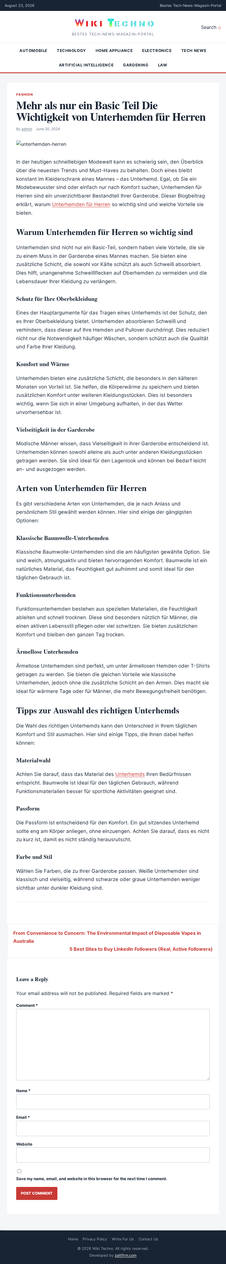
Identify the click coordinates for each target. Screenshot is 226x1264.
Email (23, 1117)
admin (26, 129)
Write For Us (123, 1239)
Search (208, 27)
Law (162, 65)
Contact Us (148, 1239)
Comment (27, 1005)
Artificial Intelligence (86, 65)
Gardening (135, 65)
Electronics (157, 50)
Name (23, 1090)
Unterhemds (130, 774)
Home (73, 1239)
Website (24, 1144)
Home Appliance (114, 50)
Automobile (33, 50)
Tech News (194, 50)
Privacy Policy (95, 1239)
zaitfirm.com (126, 1255)
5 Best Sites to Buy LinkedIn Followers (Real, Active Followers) (141, 949)
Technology (71, 50)
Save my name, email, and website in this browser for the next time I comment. (91, 1178)
